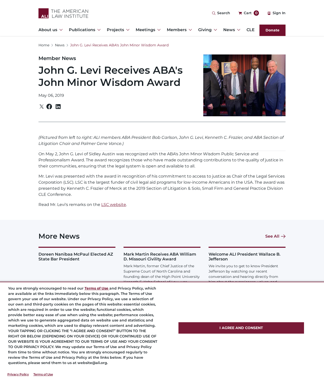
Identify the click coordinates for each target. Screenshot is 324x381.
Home (43, 45)
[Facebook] (49, 106)
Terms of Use (43, 374)
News (60, 45)
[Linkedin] (58, 106)
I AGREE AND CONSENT (241, 328)
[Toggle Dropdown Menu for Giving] (214, 30)
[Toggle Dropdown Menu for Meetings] (158, 30)
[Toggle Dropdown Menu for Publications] (98, 30)
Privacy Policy (18, 374)
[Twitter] (41, 106)
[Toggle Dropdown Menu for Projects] (127, 30)
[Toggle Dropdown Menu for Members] (189, 30)
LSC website (113, 204)
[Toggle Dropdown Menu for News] (237, 30)
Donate (272, 30)
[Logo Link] (63, 13)
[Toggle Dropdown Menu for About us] (60, 30)
